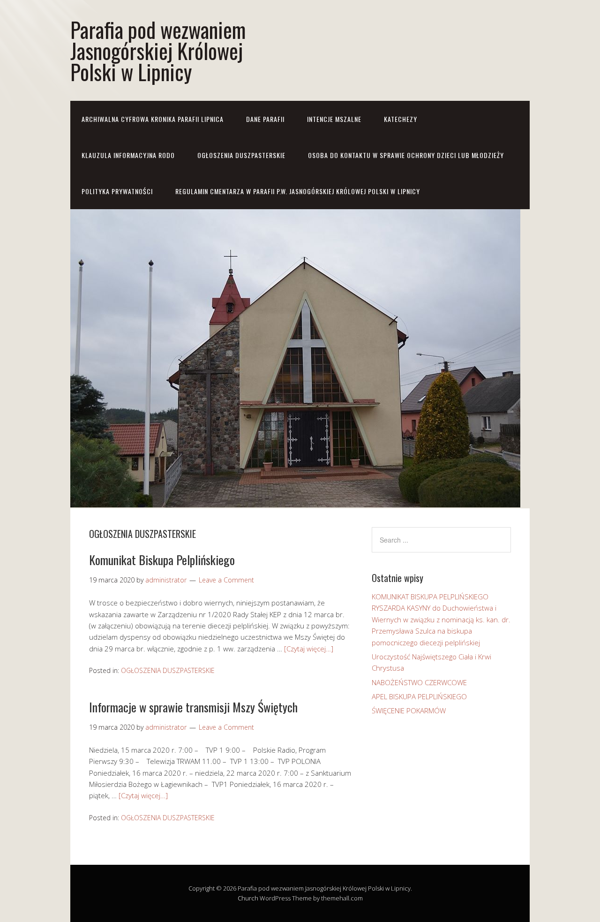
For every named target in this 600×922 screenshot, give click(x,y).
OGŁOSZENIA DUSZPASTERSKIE (241, 155)
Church (248, 898)
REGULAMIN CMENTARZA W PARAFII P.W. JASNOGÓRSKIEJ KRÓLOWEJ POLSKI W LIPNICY (297, 191)
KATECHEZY (400, 119)
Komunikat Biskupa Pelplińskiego (162, 560)
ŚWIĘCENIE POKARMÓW (409, 710)
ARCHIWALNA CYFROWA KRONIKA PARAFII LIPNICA (153, 119)
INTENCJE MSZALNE (334, 119)
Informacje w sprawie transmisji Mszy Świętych (193, 707)
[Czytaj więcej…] (308, 648)
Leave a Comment (226, 579)
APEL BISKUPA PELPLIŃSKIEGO (419, 696)
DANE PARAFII (265, 119)
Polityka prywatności (117, 191)
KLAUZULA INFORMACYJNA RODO (128, 155)
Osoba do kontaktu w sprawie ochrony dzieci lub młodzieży (406, 155)
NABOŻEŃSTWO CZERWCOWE (419, 682)
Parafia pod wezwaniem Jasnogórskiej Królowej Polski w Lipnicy (158, 50)
